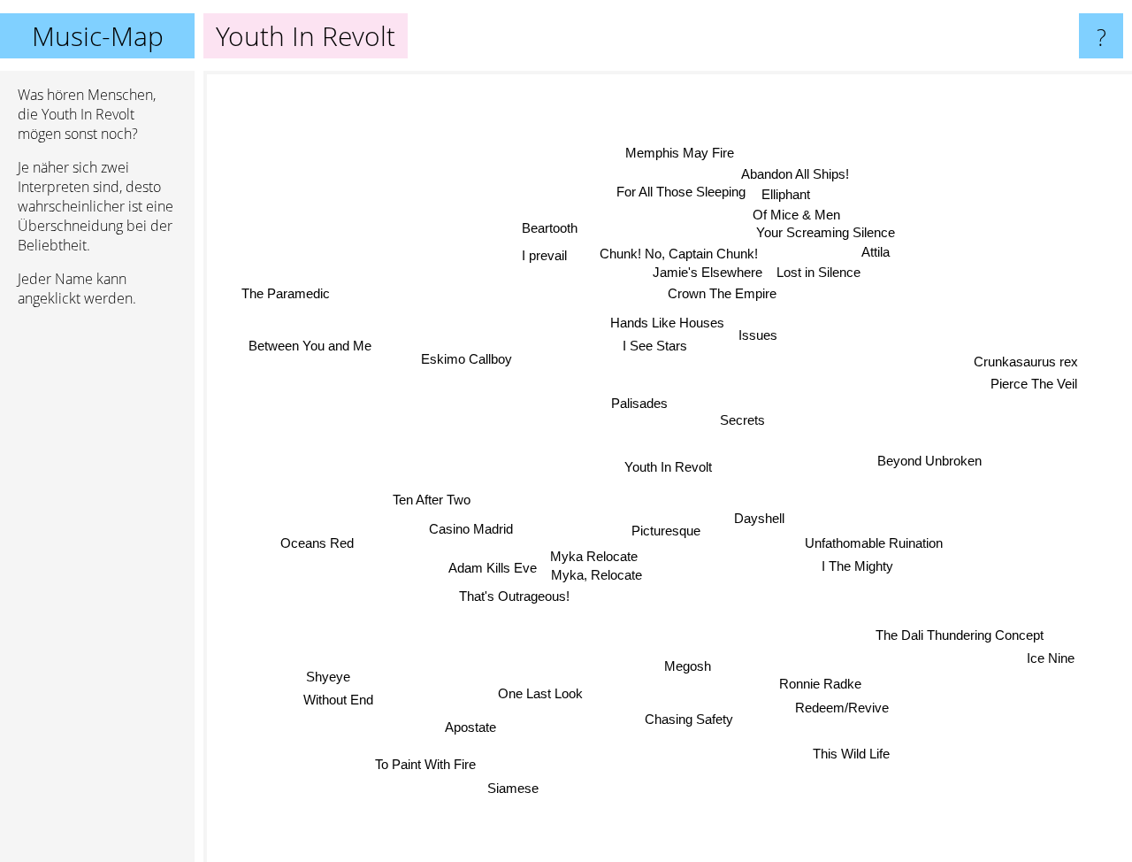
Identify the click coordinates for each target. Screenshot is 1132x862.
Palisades (638, 402)
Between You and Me (308, 347)
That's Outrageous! (510, 593)
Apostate (470, 726)
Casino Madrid (469, 527)
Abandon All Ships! (798, 176)
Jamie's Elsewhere (714, 271)
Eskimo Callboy (465, 357)
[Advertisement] (97, 592)
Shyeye (329, 678)
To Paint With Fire (429, 765)
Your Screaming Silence (840, 235)
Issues (759, 334)
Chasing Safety (684, 719)
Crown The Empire (720, 291)
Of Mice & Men (798, 219)
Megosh (684, 665)
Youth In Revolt (668, 466)
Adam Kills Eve (492, 567)
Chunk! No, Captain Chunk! (678, 250)
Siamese (513, 789)
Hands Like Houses (669, 322)
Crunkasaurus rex (1027, 366)
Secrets (738, 418)
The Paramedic (283, 297)
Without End (340, 702)
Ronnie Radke (825, 683)
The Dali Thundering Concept (956, 635)
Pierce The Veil (1036, 389)
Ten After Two (429, 497)
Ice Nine (1051, 658)
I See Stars (651, 346)
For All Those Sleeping (679, 196)
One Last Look (541, 692)
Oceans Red (316, 542)
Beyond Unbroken (929, 462)
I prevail (546, 253)
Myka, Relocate (597, 571)
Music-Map (98, 36)
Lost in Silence (834, 277)
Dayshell (760, 516)
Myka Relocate (594, 552)
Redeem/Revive (842, 707)
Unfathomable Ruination (873, 542)
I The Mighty (856, 565)
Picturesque (665, 530)
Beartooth (549, 227)
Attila (863, 256)
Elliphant (785, 196)
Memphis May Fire (679, 155)
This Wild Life (852, 751)
